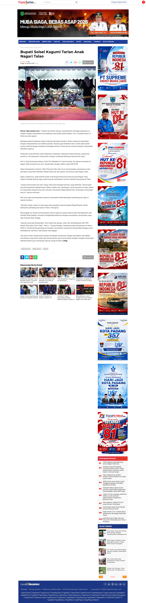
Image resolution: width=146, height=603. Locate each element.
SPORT (78, 42)
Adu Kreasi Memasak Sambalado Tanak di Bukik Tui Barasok (116, 560)
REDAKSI (22, 42)
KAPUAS (57, 42)
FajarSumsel (85, 593)
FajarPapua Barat (91, 600)
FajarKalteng (81, 597)
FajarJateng (53, 595)
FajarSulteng (106, 595)
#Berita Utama (26, 249)
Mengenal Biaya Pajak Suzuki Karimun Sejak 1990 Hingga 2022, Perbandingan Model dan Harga (114, 489)
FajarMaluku (59, 600)
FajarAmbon (51, 597)
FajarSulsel (29, 597)
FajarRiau (66, 593)
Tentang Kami (35, 589)
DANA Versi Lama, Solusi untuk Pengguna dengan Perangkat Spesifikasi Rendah (113, 483)
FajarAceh (36, 593)
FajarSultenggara (118, 595)
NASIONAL (87, 42)
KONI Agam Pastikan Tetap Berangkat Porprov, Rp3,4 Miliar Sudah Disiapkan (116, 541)
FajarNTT (118, 597)
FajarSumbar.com (113, 589)
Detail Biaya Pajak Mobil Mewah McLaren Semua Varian (114, 508)
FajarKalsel (91, 597)
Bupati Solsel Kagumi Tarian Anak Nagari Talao (52, 54)
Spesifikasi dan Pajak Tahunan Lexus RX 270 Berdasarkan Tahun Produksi (114, 519)
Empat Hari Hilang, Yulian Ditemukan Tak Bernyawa (116, 569)
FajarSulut (86, 595)
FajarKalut (61, 597)
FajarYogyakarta (74, 595)
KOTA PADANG (108, 42)
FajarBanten (25, 595)
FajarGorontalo (40, 597)
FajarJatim (63, 595)
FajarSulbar (95, 595)
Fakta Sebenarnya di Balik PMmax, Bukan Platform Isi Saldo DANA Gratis (114, 476)
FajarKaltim (101, 597)
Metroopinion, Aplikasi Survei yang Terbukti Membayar (113, 503)
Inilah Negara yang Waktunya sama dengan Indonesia (113, 463)
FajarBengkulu (97, 593)
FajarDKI (34, 595)
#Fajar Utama (37, 249)
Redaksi (24, 589)
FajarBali (50, 600)
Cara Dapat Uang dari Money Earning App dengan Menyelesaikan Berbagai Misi (117, 532)
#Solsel (46, 249)
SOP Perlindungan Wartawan (75, 589)
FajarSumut (45, 593)
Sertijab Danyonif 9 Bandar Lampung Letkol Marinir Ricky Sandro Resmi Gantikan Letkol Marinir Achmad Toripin (113, 469)
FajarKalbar (70, 597)
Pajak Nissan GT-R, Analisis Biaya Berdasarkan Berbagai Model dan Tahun (114, 513)
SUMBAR (97, 42)
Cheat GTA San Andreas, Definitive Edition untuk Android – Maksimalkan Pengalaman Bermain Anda (115, 496)
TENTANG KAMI (34, 42)
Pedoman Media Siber (51, 589)
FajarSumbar (26, 593)
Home (22, 47)
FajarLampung (109, 593)
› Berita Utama (28, 47)
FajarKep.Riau (56, 593)
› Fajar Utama (37, 47)
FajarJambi (75, 593)
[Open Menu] (143, 2)
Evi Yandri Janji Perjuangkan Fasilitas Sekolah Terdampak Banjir (116, 551)
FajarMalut (70, 600)
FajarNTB (109, 597)
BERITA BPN (46, 42)
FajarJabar (43, 595)
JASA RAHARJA (68, 42)
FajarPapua (79, 600)
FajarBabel (120, 593)
